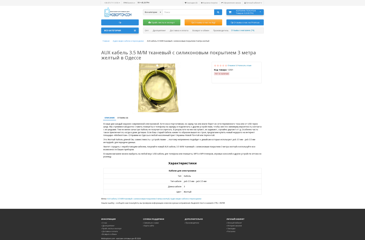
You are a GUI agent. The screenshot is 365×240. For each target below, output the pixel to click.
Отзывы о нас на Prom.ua (246, 22)
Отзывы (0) (122, 118)
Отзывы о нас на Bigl (204, 22)
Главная (106, 41)
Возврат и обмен (109, 234)
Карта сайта (149, 225)
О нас (104, 223)
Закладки (231, 228)
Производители (192, 223)
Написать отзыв (244, 65)
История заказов (234, 225)
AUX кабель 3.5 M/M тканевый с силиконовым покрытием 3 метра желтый (138, 199)
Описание (110, 118)
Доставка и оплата (110, 231)
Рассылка (231, 231)
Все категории (112, 30)
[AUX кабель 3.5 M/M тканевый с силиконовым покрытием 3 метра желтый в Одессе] (155, 88)
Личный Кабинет (234, 223)
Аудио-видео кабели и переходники (128, 41)
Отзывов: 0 (232, 65)
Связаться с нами (151, 223)
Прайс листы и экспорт (163, 22)
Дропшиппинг (108, 225)
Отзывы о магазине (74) (242, 30)
